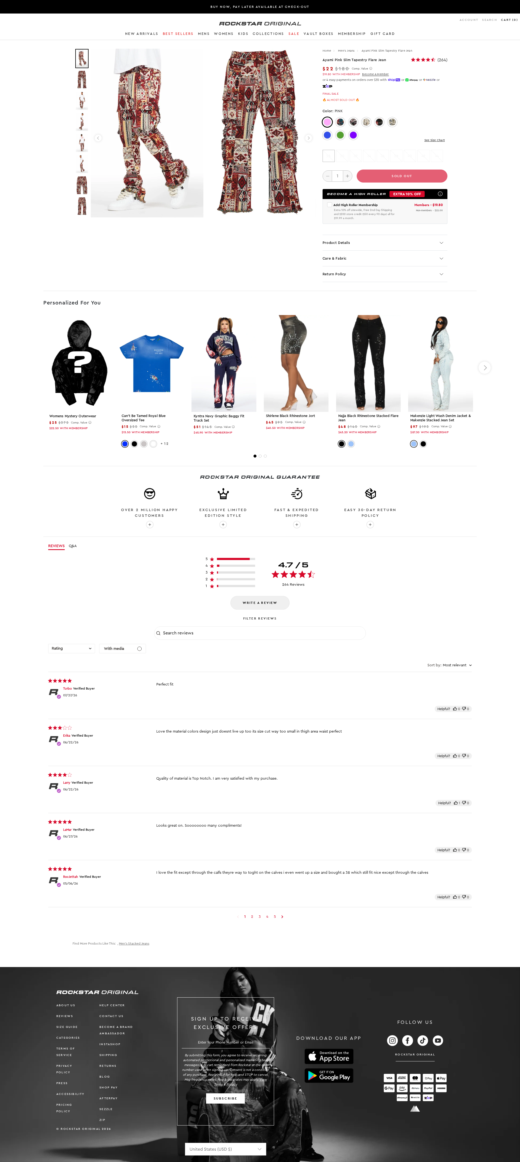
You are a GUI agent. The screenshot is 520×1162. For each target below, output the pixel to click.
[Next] (308, 138)
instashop (110, 1044)
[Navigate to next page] (282, 916)
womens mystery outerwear (72, 416)
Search (489, 19)
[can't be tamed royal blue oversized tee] (151, 363)
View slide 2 (260, 456)
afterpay (108, 1098)
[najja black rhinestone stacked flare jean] (368, 363)
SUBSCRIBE (226, 1098)
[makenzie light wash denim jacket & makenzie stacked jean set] (440, 363)
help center (112, 1005)
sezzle (106, 1109)
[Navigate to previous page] (238, 916)
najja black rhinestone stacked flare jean (368, 418)
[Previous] (98, 138)
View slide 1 (254, 456)
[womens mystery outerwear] (79, 363)
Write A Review (260, 603)
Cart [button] (509, 19)
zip (102, 1119)
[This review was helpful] (455, 709)
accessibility (70, 1094)
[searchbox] (264, 633)
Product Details (336, 242)
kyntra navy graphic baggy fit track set (219, 418)
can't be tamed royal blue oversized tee (144, 418)
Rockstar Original (415, 1054)
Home (327, 50)
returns (107, 1065)
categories (68, 1037)
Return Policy (334, 274)
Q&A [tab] (73, 546)
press (62, 1083)
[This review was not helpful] (464, 709)
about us (66, 1005)
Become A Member (375, 74)
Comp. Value (360, 68)
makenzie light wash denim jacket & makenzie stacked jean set (440, 418)
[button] (142, 34)
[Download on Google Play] (329, 1075)
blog (104, 1076)
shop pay (108, 1087)
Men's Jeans (347, 50)
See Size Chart (434, 140)
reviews (64, 1016)
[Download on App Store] (329, 1056)
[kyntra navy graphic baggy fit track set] (223, 363)
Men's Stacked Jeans (134, 943)
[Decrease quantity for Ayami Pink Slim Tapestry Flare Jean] (327, 176)
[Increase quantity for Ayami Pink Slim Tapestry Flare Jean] (347, 176)
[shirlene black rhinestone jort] (296, 363)
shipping (108, 1055)
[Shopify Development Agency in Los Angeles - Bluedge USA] (415, 1108)
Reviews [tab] (56, 546)
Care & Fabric (335, 258)
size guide (67, 1026)
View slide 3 (265, 456)
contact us (111, 1016)
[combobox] (71, 648)
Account (469, 19)
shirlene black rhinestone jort (290, 416)
